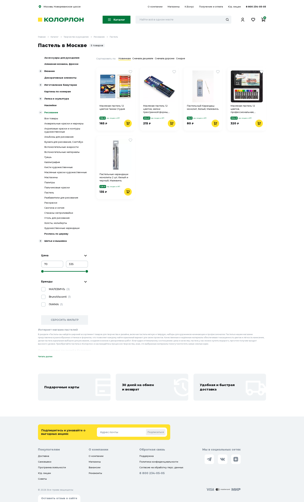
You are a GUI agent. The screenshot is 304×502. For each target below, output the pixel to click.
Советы (42, 478)
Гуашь (48, 157)
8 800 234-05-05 (256, 6)
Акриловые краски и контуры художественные (62, 130)
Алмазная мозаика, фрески (61, 64)
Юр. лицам (234, 6)
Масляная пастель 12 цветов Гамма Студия (112, 107)
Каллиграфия (52, 162)
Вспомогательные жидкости (61, 147)
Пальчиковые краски (57, 187)
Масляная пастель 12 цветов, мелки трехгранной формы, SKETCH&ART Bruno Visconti (155, 109)
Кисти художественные (58, 167)
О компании (155, 6)
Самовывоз (44, 461)
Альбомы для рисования (58, 136)
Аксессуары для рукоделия (61, 57)
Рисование (99, 37)
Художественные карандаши (61, 228)
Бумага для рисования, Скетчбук (63, 142)
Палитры (49, 182)
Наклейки (50, 105)
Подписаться (156, 432)
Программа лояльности (52, 467)
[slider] (42, 271)
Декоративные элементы (60, 77)
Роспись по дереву (56, 233)
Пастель (114, 37)
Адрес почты (109, 432)
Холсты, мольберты (55, 223)
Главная (42, 37)
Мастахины (51, 177)
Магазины (174, 6)
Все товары (51, 118)
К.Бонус (190, 6)
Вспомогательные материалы (61, 152)
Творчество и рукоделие (76, 37)
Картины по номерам (57, 91)
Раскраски (50, 202)
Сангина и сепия (54, 207)
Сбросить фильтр (65, 319)
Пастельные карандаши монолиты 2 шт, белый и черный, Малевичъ (113, 177)
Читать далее (45, 356)
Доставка (43, 456)
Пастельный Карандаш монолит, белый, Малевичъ (203, 107)
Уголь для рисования (57, 218)
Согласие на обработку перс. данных (161, 467)
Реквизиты (95, 473)
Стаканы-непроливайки (58, 212)
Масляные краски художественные (65, 172)
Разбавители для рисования (61, 197)
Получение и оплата (211, 6)
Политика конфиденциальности (158, 461)
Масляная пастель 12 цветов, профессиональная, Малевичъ (243, 109)
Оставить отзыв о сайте (59, 498)
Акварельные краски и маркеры (63, 123)
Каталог (55, 37)
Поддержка (146, 456)
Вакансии (94, 467)
